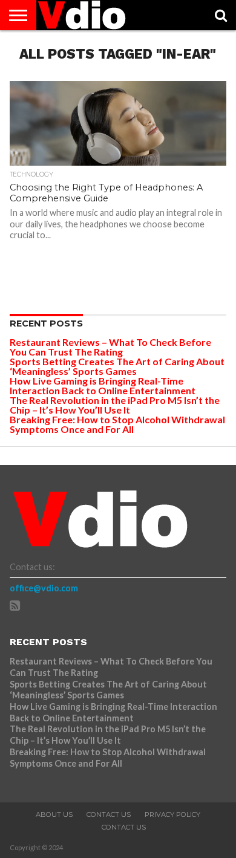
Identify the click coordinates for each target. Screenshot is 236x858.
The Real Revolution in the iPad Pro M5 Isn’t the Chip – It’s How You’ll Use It (115, 404)
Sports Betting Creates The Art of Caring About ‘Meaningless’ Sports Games (117, 366)
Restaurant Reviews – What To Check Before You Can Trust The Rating (110, 346)
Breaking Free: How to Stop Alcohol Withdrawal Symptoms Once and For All (117, 424)
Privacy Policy (172, 814)
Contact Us (109, 814)
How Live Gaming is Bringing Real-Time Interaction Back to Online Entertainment (103, 385)
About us (54, 814)
